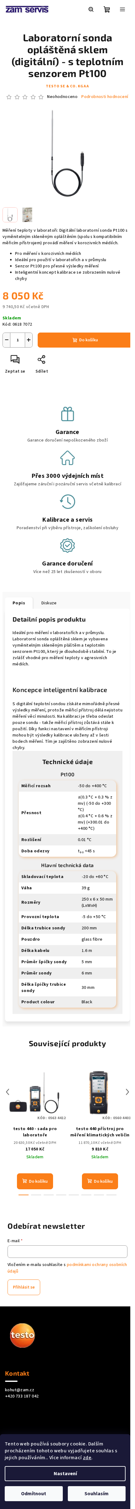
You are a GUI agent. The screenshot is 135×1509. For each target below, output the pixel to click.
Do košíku (88, 340)
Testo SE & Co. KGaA (67, 86)
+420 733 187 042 (22, 1396)
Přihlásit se (24, 1287)
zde (87, 1457)
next (127, 1092)
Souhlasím (96, 1493)
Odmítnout (33, 1493)
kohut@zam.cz (20, 1390)
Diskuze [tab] (49, 603)
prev (8, 1092)
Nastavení (65, 1473)
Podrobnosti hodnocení (104, 97)
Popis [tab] (19, 603)
